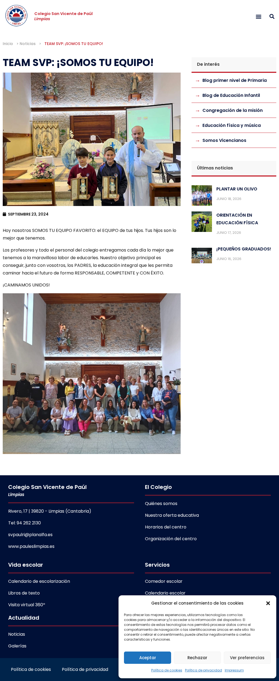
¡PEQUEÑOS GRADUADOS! (243, 249)
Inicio (8, 43)
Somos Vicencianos (224, 140)
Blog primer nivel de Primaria (234, 80)
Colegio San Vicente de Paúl (63, 16)
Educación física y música (231, 125)
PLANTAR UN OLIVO (236, 189)
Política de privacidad (203, 670)
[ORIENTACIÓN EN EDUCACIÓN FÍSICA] (202, 222)
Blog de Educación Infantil (231, 95)
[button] (268, 603)
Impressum (234, 670)
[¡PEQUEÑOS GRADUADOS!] (202, 256)
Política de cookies (166, 670)
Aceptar (147, 658)
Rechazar (197, 658)
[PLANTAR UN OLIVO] (202, 196)
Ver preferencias (247, 658)
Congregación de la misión (232, 110)
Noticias (28, 43)
